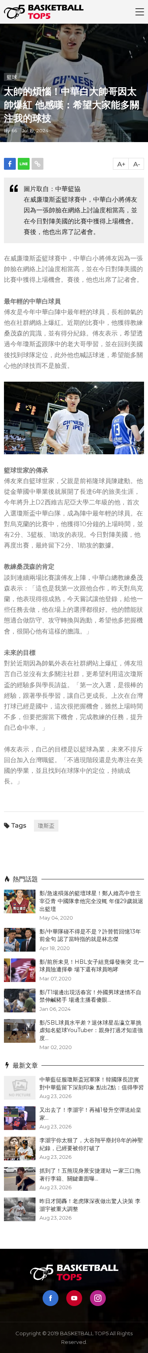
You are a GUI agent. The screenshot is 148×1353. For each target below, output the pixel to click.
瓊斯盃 (46, 825)
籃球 (12, 77)
